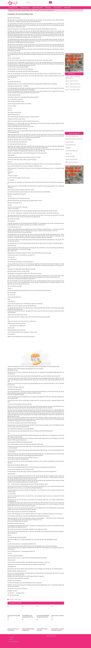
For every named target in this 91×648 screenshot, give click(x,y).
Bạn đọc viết (68, 142)
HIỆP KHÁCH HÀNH (71, 162)
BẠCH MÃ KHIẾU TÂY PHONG (73, 139)
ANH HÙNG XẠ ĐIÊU (71, 136)
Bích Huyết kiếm (69, 144)
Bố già (67, 147)
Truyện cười (67, 7)
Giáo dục (68, 153)
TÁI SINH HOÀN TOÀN (15, 599)
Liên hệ (11, 639)
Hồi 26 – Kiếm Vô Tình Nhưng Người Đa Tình (73, 77)
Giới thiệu (11, 637)
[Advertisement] (74, 32)
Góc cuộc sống (58, 7)
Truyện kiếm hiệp (13, 7)
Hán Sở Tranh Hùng (70, 159)
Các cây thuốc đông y (71, 150)
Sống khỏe (48, 7)
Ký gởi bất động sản (14, 641)
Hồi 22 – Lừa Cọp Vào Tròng (72, 89)
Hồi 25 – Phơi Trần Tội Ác (72, 81)
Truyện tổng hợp (25, 7)
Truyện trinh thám (37, 7)
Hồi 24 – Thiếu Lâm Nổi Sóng (73, 83)
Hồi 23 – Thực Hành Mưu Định (73, 86)
